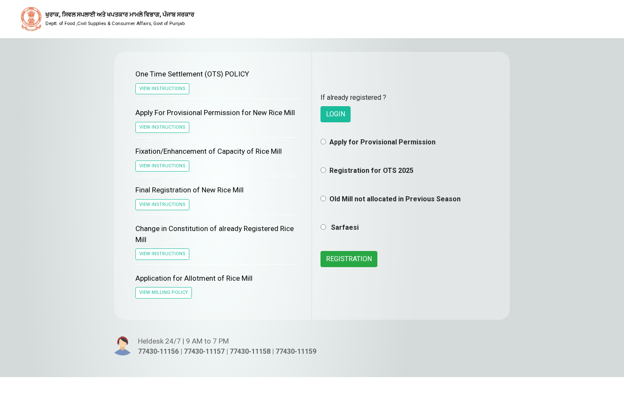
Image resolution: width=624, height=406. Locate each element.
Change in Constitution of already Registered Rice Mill (214, 234)
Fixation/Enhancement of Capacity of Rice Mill (208, 151)
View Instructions (162, 88)
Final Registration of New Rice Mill (189, 190)
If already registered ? (353, 97)
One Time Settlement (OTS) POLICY (192, 74)
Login (335, 114)
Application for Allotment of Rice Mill (194, 278)
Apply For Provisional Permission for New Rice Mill (215, 112)
